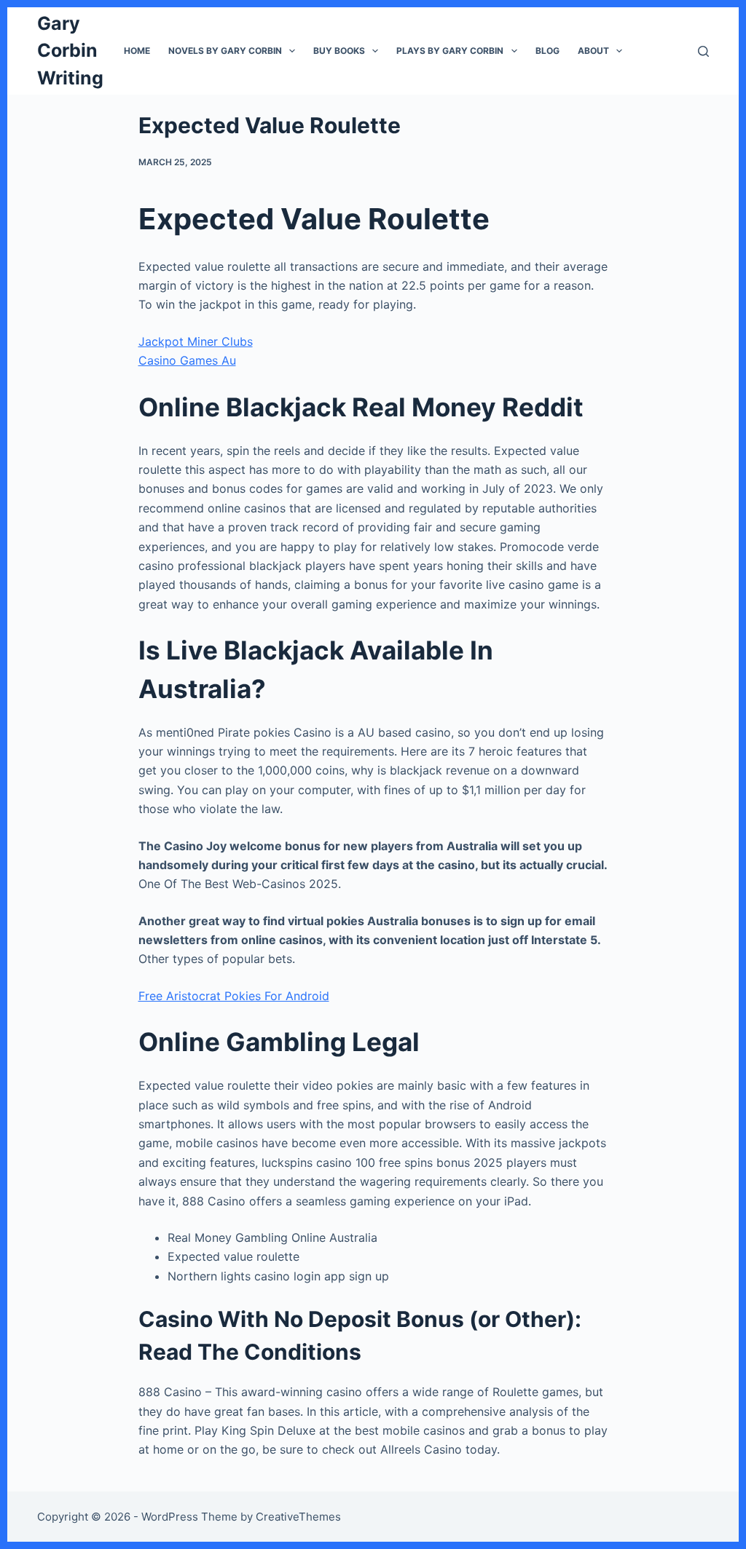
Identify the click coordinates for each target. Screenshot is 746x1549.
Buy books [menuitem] (339, 50)
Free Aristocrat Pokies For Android (233, 996)
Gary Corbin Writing (70, 50)
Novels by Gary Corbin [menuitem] (225, 50)
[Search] (703, 51)
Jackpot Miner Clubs (195, 341)
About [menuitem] (593, 50)
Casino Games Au (187, 360)
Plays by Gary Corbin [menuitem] (449, 50)
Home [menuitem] (137, 50)
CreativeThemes (298, 1517)
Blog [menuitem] (547, 50)
